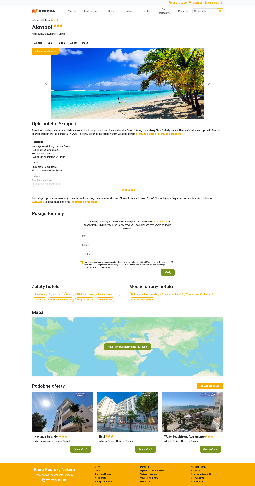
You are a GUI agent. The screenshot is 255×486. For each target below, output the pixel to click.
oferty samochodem (169, 133)
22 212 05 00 (180, 2)
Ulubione (197, 2)
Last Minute (90, 11)
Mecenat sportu (198, 467)
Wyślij (168, 272)
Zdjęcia (38, 43)
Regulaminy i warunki (200, 474)
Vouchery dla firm (149, 478)
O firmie (98, 467)
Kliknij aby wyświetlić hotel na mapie (127, 346)
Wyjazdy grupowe (148, 474)
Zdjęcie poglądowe (45, 51)
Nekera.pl (36, 20)
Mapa (85, 43)
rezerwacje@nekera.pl (84, 201)
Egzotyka (127, 11)
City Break (109, 11)
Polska (146, 11)
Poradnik (144, 467)
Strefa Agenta (197, 478)
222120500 (38, 201)
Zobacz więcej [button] (212, 386)
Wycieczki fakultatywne (152, 470)
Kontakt (99, 470)
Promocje (183, 11)
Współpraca (100, 478)
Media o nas (146, 481)
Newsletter (195, 470)
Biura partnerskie (103, 481)
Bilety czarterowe (165, 11)
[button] (127, 190)
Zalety (73, 43)
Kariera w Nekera (103, 474)
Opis (50, 43)
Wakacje (71, 11)
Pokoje (61, 43)
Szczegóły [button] (79, 449)
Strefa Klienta (197, 481)
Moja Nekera (215, 2)
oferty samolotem (146, 133)
